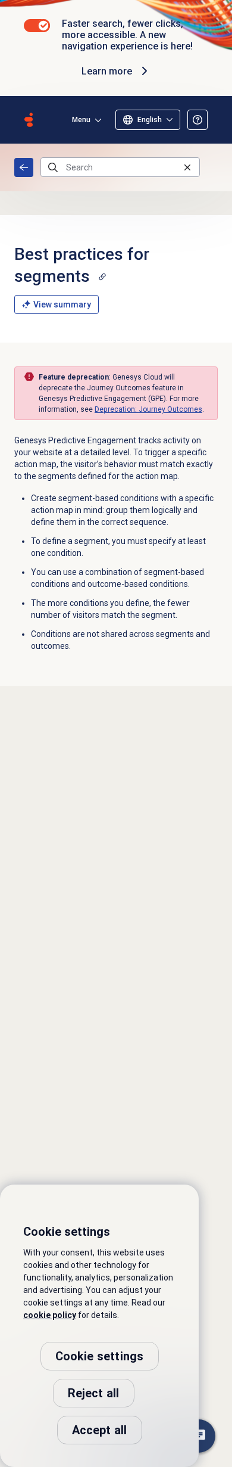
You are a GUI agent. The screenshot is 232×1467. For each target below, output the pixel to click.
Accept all (99, 1430)
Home (23, 167)
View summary (62, 304)
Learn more (106, 71)
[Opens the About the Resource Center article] (197, 120)
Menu (81, 120)
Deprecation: (148, 409)
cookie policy (49, 1315)
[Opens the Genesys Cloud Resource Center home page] (28, 119)
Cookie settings (99, 1356)
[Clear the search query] (187, 167)
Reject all (94, 1393)
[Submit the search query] (53, 167)
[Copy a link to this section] (102, 276)
